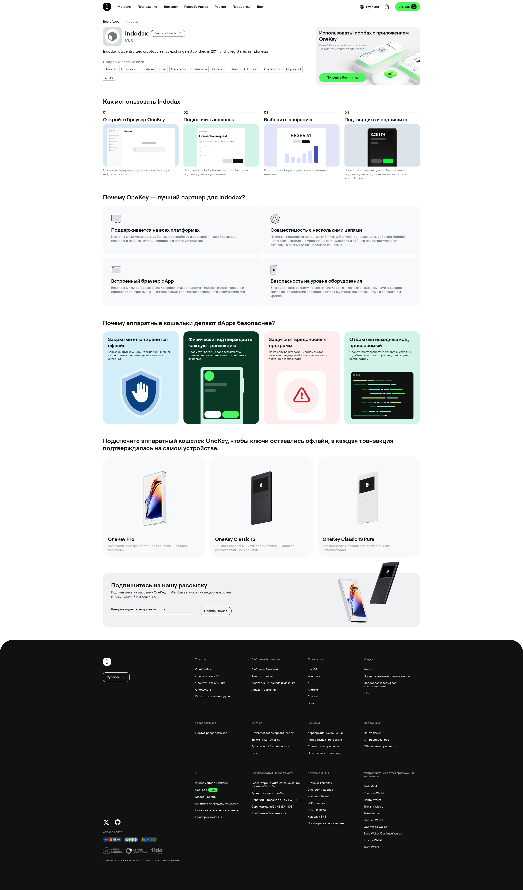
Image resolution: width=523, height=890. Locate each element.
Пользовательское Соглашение (217, 810)
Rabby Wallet (372, 799)
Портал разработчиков (211, 732)
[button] (147, 7)
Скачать (404, 6)
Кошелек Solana (318, 796)
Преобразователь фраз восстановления (380, 684)
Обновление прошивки (380, 746)
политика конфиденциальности (216, 803)
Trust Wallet (371, 847)
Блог (254, 753)
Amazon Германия (263, 689)
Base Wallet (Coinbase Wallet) (383, 833)
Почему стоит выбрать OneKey (272, 732)
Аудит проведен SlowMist (268, 793)
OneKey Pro (203, 669)
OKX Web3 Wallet (375, 826)
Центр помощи (374, 732)
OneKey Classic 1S (207, 676)
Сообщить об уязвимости (268, 813)
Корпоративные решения (325, 732)
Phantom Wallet (374, 793)
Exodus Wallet (373, 840)
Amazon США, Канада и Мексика (273, 682)
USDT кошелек (317, 809)
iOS (310, 682)
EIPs (366, 693)
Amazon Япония (262, 676)
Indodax (132, 21)
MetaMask (371, 786)
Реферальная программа (325, 739)
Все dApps (111, 21)
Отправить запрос (376, 739)
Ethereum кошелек (320, 789)
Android (313, 689)
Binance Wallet (373, 820)
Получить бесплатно (343, 77)
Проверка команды (208, 817)
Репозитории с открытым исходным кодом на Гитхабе (275, 784)
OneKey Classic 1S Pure (210, 682)
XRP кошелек (316, 803)
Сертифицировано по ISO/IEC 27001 (276, 799)
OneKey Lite (203, 689)
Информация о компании (212, 782)
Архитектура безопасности (270, 746)
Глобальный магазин (265, 669)
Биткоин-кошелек (320, 782)
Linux (311, 703)
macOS (312, 669)
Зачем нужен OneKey (265, 739)
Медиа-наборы (205, 796)
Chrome (313, 696)
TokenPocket (372, 813)
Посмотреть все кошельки (326, 823)
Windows (314, 676)
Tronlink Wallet (373, 806)
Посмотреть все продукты (213, 696)
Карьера (201, 789)
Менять (369, 669)
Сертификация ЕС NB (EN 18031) (272, 806)
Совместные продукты (323, 746)
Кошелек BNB (317, 816)
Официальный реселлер (324, 753)
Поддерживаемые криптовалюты (387, 676)
